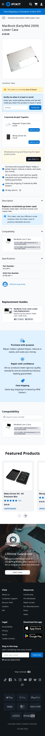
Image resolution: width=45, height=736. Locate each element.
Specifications (8, 258)
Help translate (20, 672)
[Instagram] (20, 679)
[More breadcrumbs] (3, 17)
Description (7, 200)
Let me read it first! (12, 659)
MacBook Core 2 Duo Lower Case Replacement (26, 310)
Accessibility (7, 627)
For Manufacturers (31, 606)
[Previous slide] (19, 516)
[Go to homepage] (14, 4)
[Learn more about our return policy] (20, 190)
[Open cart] (36, 4)
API (3, 610)
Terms (4, 634)
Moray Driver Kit (19, 135)
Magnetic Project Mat (21, 123)
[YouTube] (25, 679)
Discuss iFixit (7, 602)
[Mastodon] (30, 679)
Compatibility (8, 231)
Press (26, 610)
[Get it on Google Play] (33, 636)
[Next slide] (25, 516)
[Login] (42, 4)
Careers (5, 606)
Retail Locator (29, 602)
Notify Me (35, 107)
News (26, 614)
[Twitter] (15, 679)
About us (6, 594)
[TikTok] (5, 679)
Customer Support (9, 598)
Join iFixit (33, 159)
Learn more (17, 572)
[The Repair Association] (22, 684)
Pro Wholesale (29, 598)
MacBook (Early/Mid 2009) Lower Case (24, 18)
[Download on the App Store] (33, 628)
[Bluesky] (35, 680)
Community (28, 594)
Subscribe (37, 655)
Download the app (33, 622)
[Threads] (39, 679)
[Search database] (30, 4)
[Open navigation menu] (3, 4)
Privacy (5, 630)
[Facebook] (10, 679)
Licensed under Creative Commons (22, 724)
